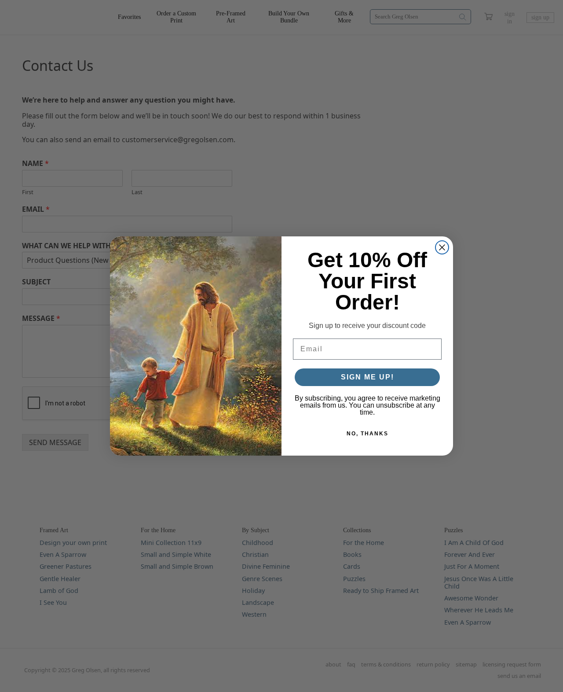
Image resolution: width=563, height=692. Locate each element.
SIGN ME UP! (367, 377)
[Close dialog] (442, 247)
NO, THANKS (367, 434)
